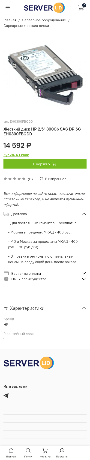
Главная (9, 20)
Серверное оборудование (44, 20)
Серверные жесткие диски (26, 25)
